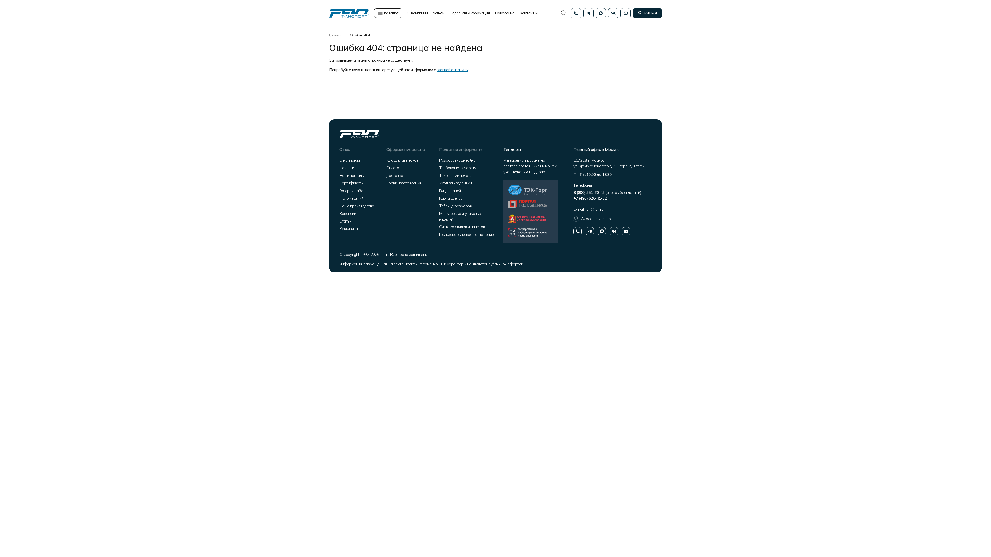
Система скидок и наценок (462, 226)
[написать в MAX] (602, 231)
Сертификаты (351, 183)
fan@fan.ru (594, 209)
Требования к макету (457, 167)
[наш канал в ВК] (614, 231)
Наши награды (351, 175)
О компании (417, 13)
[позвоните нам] (577, 231)
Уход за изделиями (455, 183)
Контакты (528, 13)
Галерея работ (352, 190)
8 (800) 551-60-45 (589, 192)
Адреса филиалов (597, 218)
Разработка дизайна (457, 160)
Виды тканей (450, 190)
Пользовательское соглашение (466, 234)
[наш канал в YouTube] (626, 231)
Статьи (345, 221)
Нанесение (505, 13)
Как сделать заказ (402, 160)
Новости (346, 167)
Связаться (647, 12)
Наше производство (356, 205)
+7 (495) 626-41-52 (590, 198)
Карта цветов (450, 198)
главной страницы (452, 69)
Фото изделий (351, 198)
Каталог (390, 13)
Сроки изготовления (403, 183)
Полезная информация (469, 13)
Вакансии (347, 213)
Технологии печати (455, 175)
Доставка (394, 175)
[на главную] (349, 12)
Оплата (392, 167)
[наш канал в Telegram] (590, 231)
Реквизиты (348, 228)
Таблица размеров (455, 205)
